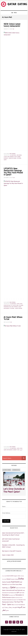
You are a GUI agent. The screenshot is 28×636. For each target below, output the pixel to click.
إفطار (23, 607)
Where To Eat (16, 449)
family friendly (6, 582)
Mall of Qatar (19, 305)
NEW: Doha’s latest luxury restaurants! (12, 25)
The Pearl (17, 602)
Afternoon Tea (16, 469)
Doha (21, 303)
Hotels (14, 305)
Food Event (15, 582)
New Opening (12, 153)
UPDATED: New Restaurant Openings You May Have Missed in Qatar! (13, 171)
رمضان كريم (5, 607)
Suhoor (11, 602)
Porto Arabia (17, 156)
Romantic (6, 158)
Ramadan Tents (22, 599)
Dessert (9, 579)
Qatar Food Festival (20, 587)
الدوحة (21, 449)
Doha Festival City (8, 305)
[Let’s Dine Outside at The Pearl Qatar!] (14, 486)
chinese (22, 575)
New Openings (10, 156)
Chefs (19, 575)
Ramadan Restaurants (7, 599)
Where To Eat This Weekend (18, 604)
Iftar (13, 584)
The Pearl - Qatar (14, 308)
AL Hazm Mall (13, 155)
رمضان (10, 607)
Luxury (5, 156)
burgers (15, 575)
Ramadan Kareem (18, 597)
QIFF (17, 592)
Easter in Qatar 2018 (8, 555)
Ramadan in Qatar (10, 597)
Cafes (18, 303)
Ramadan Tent (15, 599)
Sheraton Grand (12, 158)
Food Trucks (9, 584)
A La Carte (4, 575)
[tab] (6, 470)
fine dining (19, 155)
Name (3, 506)
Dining (16, 579)
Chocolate (4, 579)
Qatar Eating (14, 6)
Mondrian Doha (7, 306)
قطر (4, 610)
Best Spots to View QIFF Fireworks (11, 551)
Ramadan (5, 595)
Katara (17, 584)
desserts (13, 579)
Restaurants (7, 308)
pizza (9, 587)
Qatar (19, 306)
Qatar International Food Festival (12, 590)
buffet (11, 575)
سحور (7, 610)
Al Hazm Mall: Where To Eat (13, 318)
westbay (20, 308)
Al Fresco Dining (7, 469)
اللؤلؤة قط (15, 607)
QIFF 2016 (22, 592)
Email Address (6, 513)
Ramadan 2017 (12, 595)
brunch (8, 575)
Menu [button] (15, 12)
